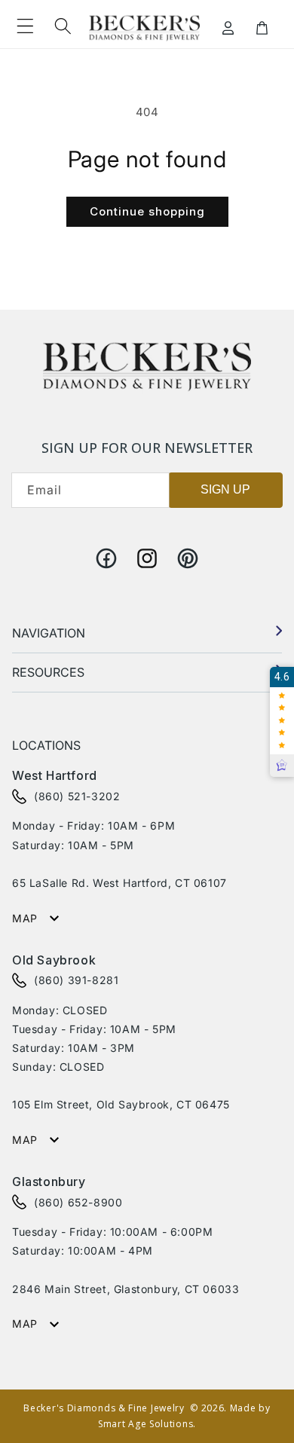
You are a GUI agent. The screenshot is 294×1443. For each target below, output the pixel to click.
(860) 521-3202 (77, 796)
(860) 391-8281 (76, 980)
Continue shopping (147, 211)
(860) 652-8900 (78, 1202)
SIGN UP (225, 489)
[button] (25, 26)
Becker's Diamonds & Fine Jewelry (103, 1408)
